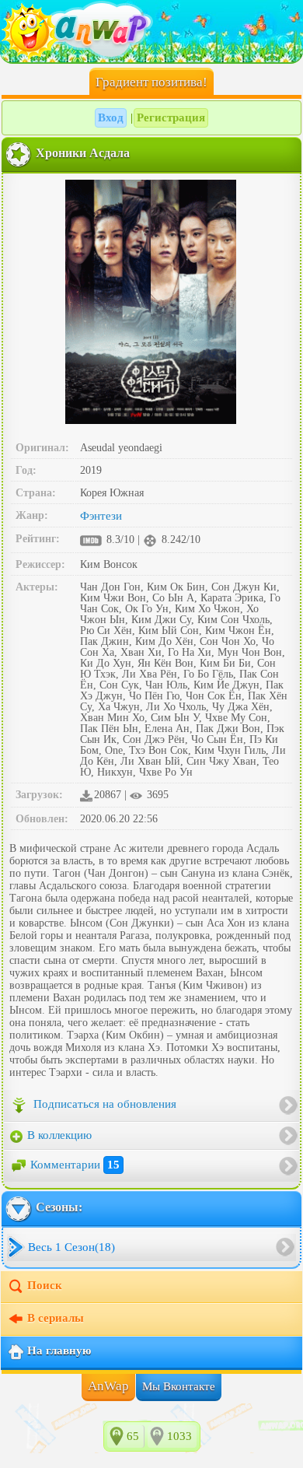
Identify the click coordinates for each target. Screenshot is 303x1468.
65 (133, 1436)
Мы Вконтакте (178, 1386)
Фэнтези (101, 516)
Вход (111, 117)
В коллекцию (58, 1135)
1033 (179, 1436)
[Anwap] (151, 31)
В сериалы (55, 1318)
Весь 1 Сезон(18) (71, 1247)
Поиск (44, 1285)
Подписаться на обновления (103, 1104)
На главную (59, 1350)
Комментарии (75, 1164)
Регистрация (171, 117)
